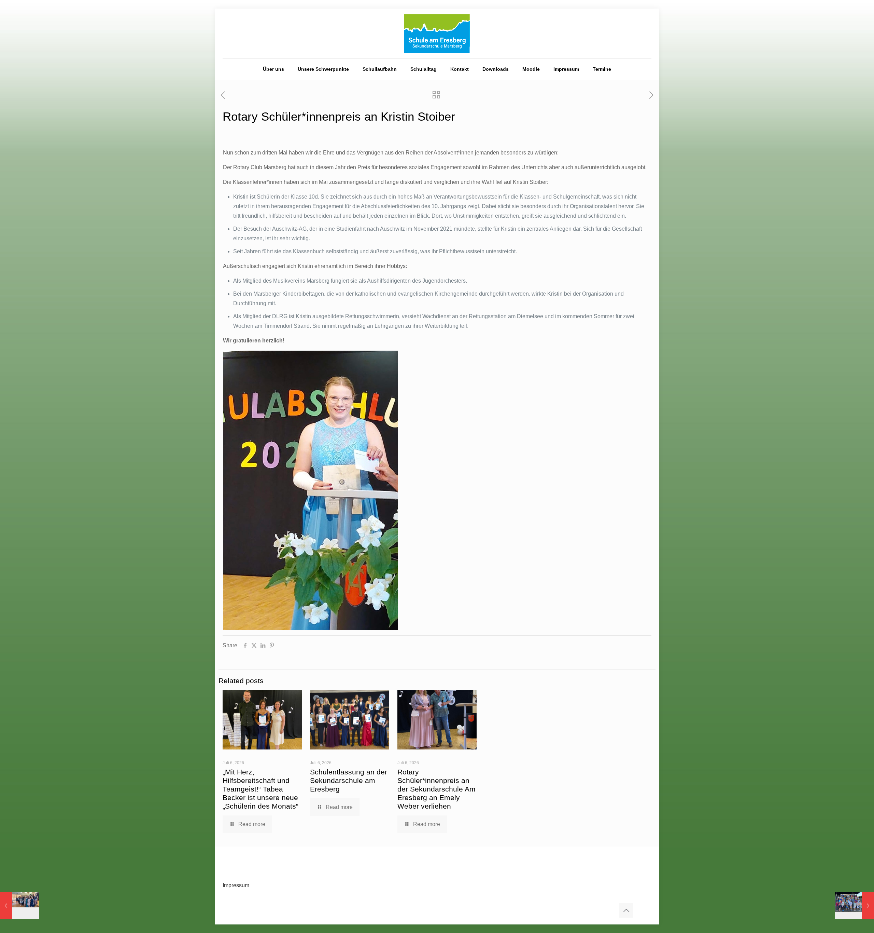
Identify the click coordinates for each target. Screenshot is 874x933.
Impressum (236, 885)
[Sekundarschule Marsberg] (437, 33)
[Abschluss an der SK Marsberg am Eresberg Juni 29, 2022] (19, 905)
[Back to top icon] (626, 910)
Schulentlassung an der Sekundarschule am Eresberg (348, 780)
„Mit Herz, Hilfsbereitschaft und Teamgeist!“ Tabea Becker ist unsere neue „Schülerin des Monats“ (260, 789)
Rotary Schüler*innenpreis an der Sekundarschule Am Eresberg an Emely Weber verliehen (436, 789)
